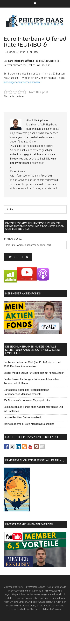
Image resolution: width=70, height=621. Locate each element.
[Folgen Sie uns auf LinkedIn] (18, 446)
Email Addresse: (13, 238)
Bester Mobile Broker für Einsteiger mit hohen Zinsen (34, 372)
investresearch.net (35, 21)
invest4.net (16, 158)
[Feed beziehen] (24, 446)
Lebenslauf (33, 128)
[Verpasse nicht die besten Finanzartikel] (42, 446)
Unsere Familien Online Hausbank (23, 417)
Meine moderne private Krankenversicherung (29, 423)
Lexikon (20, 96)
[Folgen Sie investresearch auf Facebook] (6, 446)
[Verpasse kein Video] (30, 446)
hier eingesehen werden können (22, 82)
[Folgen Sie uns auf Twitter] (12, 446)
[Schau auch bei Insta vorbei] (36, 446)
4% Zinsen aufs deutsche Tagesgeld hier (27, 400)
